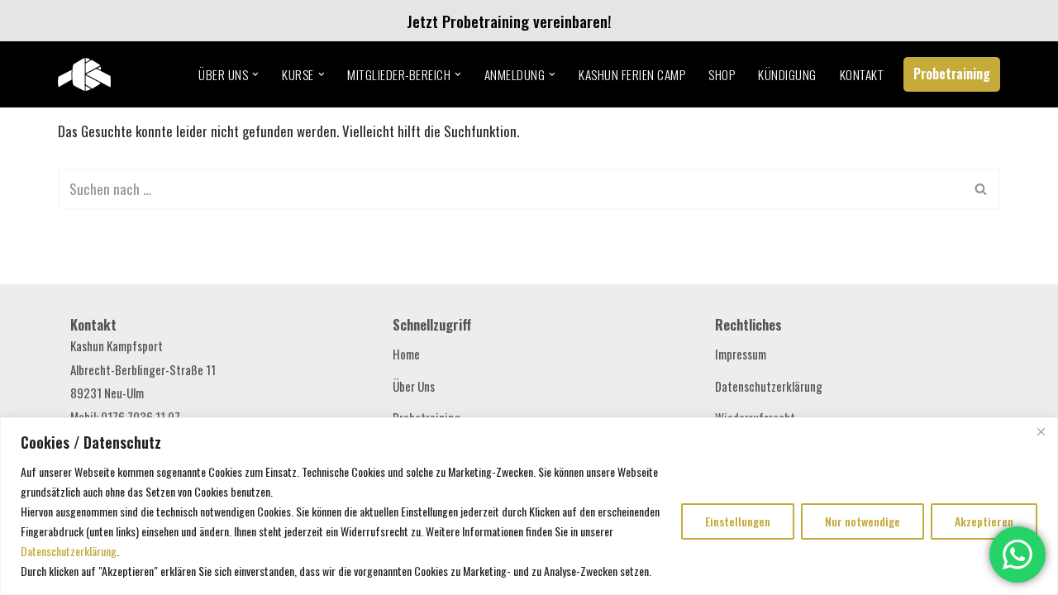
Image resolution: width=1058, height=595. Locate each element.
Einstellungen (737, 521)
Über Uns (414, 386)
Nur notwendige (862, 521)
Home (406, 354)
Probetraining (951, 73)
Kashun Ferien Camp (632, 74)
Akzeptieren (984, 521)
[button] (255, 74)
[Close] (1041, 431)
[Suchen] (981, 189)
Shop (721, 74)
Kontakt (862, 74)
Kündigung (787, 74)
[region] (529, 506)
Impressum (740, 354)
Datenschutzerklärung (69, 550)
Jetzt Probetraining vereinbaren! (501, 20)
